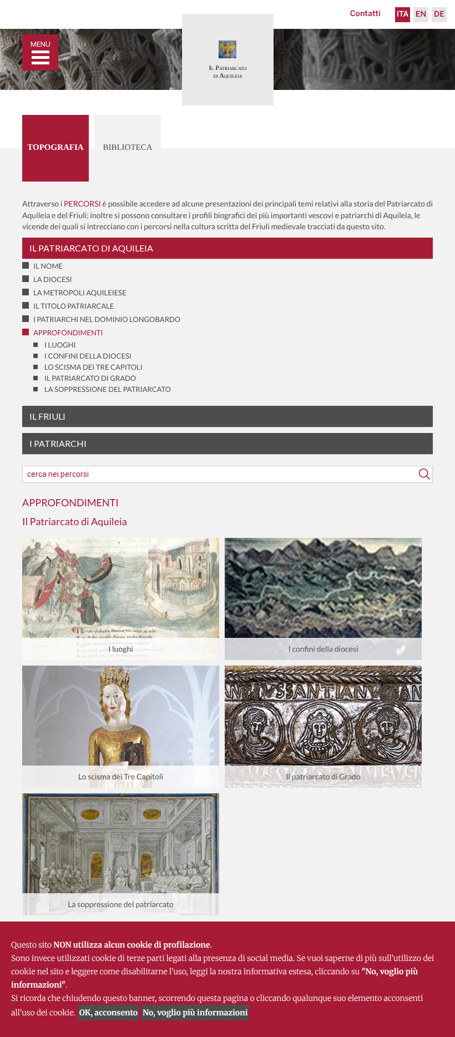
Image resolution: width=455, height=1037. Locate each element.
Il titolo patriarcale (73, 306)
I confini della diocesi (88, 356)
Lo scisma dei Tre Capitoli (93, 367)
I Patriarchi (58, 443)
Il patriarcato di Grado (90, 378)
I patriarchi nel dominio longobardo (106, 319)
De (439, 14)
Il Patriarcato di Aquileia (91, 248)
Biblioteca (127, 147)
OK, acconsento (108, 1013)
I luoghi (59, 345)
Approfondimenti (68, 332)
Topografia (55, 147)
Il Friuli (47, 416)
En (421, 14)
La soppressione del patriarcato (107, 389)
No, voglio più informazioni (195, 1013)
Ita (403, 14)
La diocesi (52, 279)
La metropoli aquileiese (80, 292)
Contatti (365, 14)
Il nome (48, 266)
